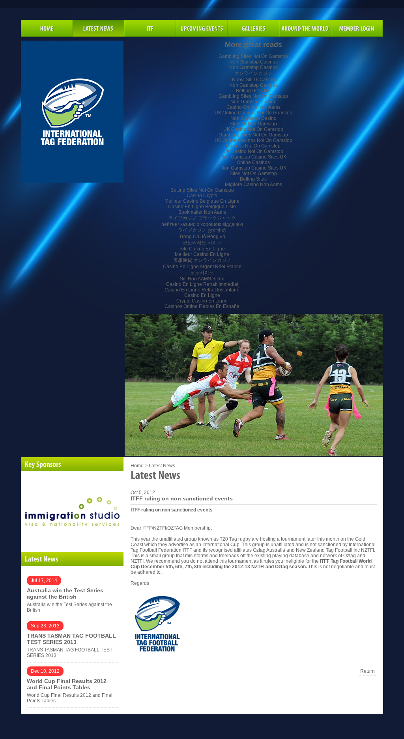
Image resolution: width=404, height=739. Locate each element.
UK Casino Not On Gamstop (253, 129)
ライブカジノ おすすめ (202, 230)
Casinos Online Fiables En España (202, 306)
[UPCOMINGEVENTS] (202, 28)
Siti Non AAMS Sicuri (202, 279)
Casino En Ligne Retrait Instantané (202, 290)
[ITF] (150, 28)
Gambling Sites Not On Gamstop (253, 56)
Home (137, 465)
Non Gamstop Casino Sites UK (253, 157)
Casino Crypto (202, 195)
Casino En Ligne (202, 295)
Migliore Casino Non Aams (253, 184)
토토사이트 (202, 272)
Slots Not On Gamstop (253, 124)
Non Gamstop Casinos (253, 62)
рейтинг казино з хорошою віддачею (202, 224)
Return (367, 671)
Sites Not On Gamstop (253, 173)
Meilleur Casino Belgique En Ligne (202, 201)
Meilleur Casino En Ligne (202, 254)
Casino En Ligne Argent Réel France (202, 266)
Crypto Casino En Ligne (202, 301)
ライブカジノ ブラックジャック (202, 218)
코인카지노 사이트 (202, 242)
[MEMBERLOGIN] (357, 28)
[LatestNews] (72, 559)
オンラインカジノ (253, 73)
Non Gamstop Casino (253, 102)
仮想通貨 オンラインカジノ (202, 260)
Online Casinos (253, 162)
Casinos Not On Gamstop (253, 146)
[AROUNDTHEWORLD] (305, 28)
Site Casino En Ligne (202, 249)
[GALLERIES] (253, 28)
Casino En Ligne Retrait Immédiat (202, 284)
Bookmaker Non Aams (202, 212)
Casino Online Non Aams (253, 107)
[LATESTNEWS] (98, 28)
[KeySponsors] (72, 464)
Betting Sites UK (253, 90)
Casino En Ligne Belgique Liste (202, 206)
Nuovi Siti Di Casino (253, 79)
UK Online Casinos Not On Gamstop (253, 113)
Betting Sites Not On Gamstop (202, 190)
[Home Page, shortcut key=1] (47, 28)
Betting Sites (253, 179)
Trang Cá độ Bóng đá (202, 236)
